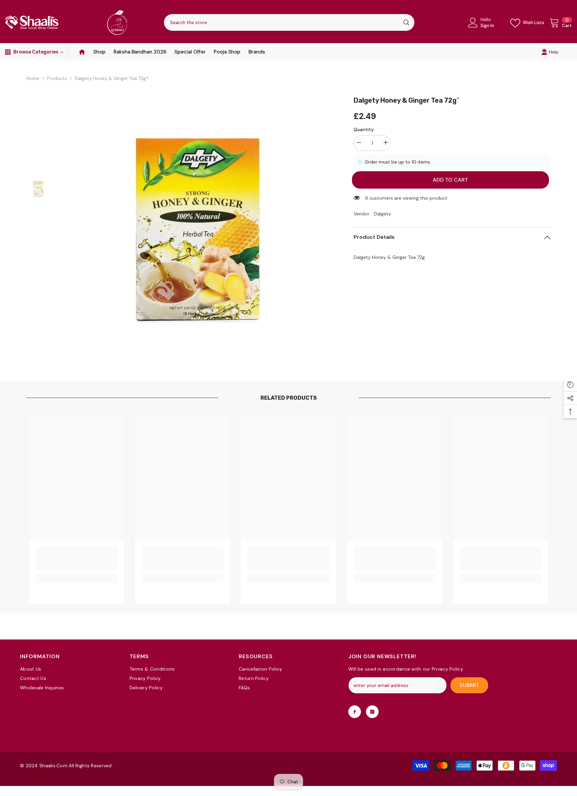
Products (57, 78)
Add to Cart (452, 179)
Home (32, 78)
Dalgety (382, 214)
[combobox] (281, 22)
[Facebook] (354, 711)
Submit (469, 685)
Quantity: (364, 129)
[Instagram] (372, 711)
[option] (197, 229)
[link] (550, 52)
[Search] (289, 22)
